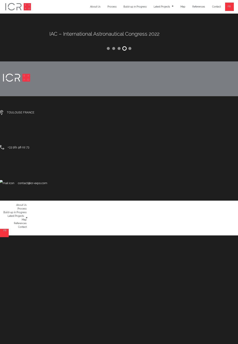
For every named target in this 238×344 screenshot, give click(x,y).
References (198, 6)
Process (112, 6)
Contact (216, 6)
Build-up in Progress (135, 6)
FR (229, 6)
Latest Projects (164, 6)
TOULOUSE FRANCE (20, 112)
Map (183, 6)
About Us (95, 6)
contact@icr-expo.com (32, 183)
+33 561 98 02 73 (18, 147)
